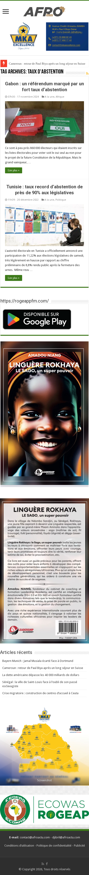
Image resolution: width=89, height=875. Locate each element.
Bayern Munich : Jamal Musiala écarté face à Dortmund (37, 661)
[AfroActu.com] (44, 10)
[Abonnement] (87, 73)
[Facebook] (46, 864)
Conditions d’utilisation (19, 845)
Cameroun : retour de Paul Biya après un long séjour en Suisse (47, 63)
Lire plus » (13, 170)
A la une (49, 96)
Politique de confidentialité (54, 845)
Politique (60, 199)
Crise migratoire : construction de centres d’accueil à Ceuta (40, 693)
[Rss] (42, 864)
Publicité (79, 845)
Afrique (60, 96)
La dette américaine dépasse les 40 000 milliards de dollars (40, 675)
